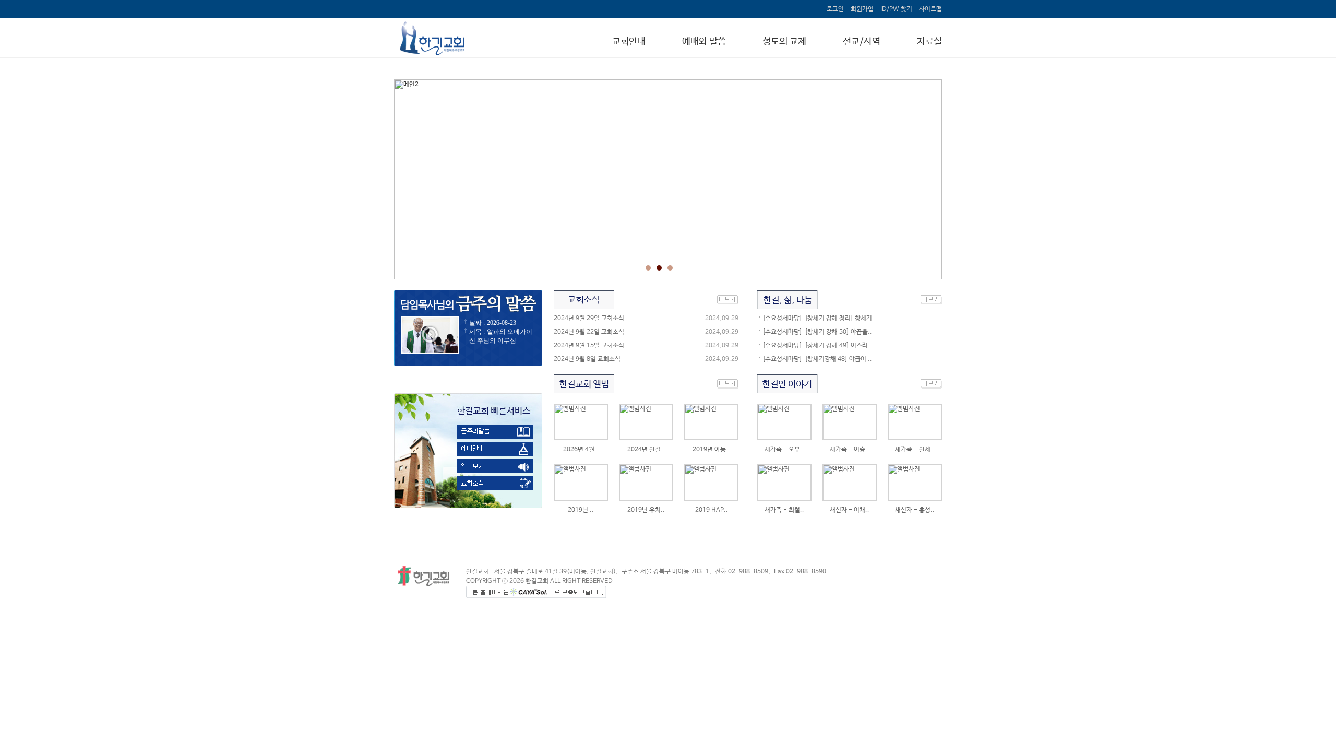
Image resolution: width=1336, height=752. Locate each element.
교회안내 (629, 42)
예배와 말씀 (704, 42)
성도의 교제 (784, 42)
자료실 (929, 42)
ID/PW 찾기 (896, 9)
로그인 (835, 9)
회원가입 (862, 9)
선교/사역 (861, 42)
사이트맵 (930, 9)
